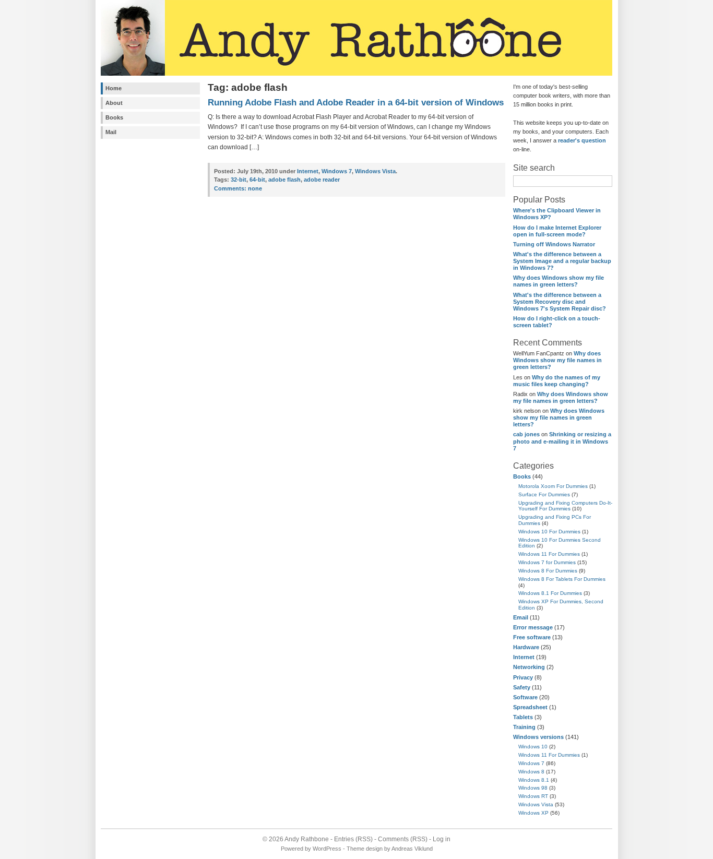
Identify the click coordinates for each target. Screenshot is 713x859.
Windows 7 (531, 763)
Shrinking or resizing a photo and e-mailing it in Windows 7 (562, 441)
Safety (521, 687)
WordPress (327, 848)
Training (524, 727)
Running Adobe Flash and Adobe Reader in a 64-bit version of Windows (356, 103)
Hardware (526, 647)
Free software (532, 637)
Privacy (523, 677)
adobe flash (284, 179)
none (238, 188)
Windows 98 (533, 788)
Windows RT (533, 796)
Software (525, 697)
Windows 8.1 (533, 780)
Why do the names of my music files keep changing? (556, 380)
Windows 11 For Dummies (549, 554)
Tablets (523, 717)
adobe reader (322, 179)
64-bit (257, 179)
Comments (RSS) (402, 839)
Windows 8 (531, 771)
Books (114, 117)
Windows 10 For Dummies (549, 531)
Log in (441, 839)
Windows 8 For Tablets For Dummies (561, 579)
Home (113, 88)
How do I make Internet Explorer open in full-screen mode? (557, 230)
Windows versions (538, 737)
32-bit (238, 179)
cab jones (526, 434)
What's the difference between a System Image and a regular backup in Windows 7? (562, 261)
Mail (110, 132)
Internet (523, 657)
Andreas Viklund (412, 848)
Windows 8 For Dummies (547, 571)
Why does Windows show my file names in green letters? (558, 281)
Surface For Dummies (544, 494)
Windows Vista (535, 804)
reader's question (582, 140)
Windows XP (533, 813)
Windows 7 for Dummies (547, 562)
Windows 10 (533, 746)
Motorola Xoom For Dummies (553, 486)
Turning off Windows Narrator (554, 244)
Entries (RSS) (353, 839)
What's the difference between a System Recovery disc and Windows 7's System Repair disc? (559, 302)
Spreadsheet (530, 707)
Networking (529, 667)
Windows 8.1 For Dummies (550, 593)
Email (520, 617)
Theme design (365, 848)
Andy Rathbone (306, 839)
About (114, 103)
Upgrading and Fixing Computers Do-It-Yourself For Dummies (565, 506)
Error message (533, 627)
